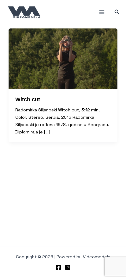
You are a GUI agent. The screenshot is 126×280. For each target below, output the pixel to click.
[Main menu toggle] (101, 12)
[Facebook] (58, 267)
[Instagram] (67, 267)
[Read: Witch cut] (63, 58)
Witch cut (27, 99)
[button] (117, 12)
